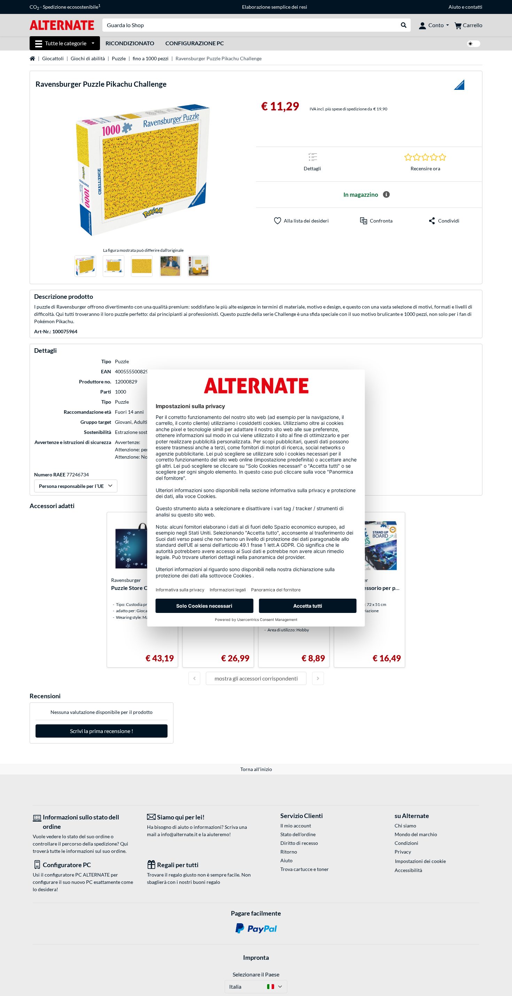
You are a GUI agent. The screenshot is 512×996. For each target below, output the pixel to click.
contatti (473, 7)
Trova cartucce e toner (304, 869)
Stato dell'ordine (298, 834)
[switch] (473, 43)
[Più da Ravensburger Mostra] (459, 86)
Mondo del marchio (416, 834)
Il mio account (295, 825)
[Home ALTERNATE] (62, 24)
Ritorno (288, 852)
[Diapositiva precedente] (194, 678)
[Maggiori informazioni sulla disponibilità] (386, 194)
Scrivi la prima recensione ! (101, 730)
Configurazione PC (194, 43)
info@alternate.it (179, 834)
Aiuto (455, 7)
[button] (376, 220)
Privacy (403, 852)
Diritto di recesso (299, 843)
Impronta (256, 957)
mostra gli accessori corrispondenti (256, 678)
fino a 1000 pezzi (151, 58)
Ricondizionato (130, 43)
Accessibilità (408, 870)
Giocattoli (53, 58)
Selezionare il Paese (256, 974)
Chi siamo (405, 825)
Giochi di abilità (88, 58)
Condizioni (406, 843)
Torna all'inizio (256, 769)
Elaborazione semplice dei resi (274, 7)
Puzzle (119, 58)
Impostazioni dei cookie (420, 861)
